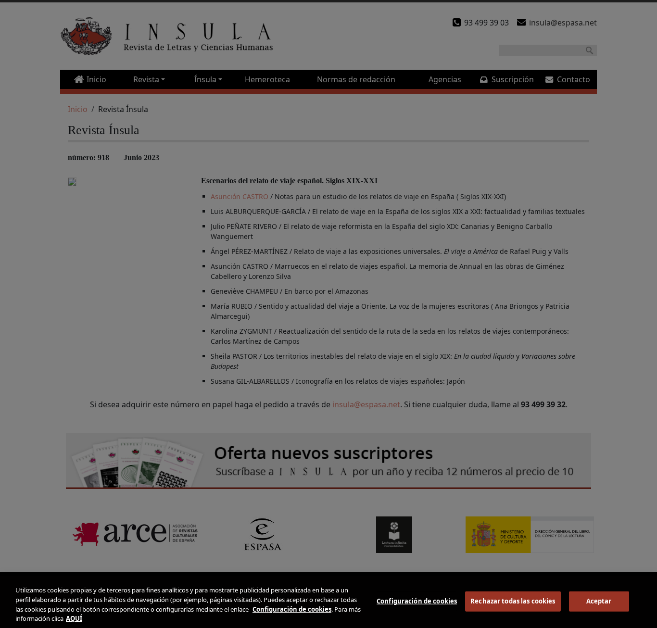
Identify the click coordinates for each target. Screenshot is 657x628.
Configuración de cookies (417, 601)
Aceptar (599, 601)
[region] (328, 602)
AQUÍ (74, 618)
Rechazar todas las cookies (512, 601)
